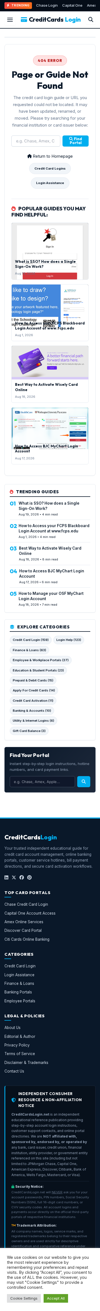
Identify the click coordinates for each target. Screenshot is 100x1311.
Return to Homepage (52, 156)
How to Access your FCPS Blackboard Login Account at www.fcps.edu (50, 326)
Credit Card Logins (50, 168)
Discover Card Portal (23, 930)
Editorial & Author (19, 1036)
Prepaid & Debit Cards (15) (33, 680)
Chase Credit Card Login (26, 904)
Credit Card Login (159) (31, 640)
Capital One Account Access (30, 913)
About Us (12, 1028)
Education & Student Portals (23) (38, 670)
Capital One (72, 5)
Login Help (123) (68, 640)
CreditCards (55, 19)
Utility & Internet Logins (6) (33, 721)
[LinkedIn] (6, 877)
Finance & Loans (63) (29, 650)
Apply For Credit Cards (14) (34, 690)
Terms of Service (19, 1054)
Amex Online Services (23, 922)
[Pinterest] (29, 877)
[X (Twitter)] (14, 877)
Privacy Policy (17, 1045)
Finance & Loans (19, 983)
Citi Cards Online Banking (26, 939)
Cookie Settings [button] (24, 1298)
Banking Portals (18, 992)
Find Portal (76, 140)
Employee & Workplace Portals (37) (41, 660)
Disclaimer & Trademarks (26, 1062)
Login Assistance (50, 183)
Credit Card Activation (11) (33, 701)
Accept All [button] (56, 1298)
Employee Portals (19, 1001)
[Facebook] (21, 877)
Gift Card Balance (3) (29, 731)
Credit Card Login (20, 966)
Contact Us (14, 1071)
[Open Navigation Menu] (10, 19)
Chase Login (47, 5)
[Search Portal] (91, 19)
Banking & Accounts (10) (32, 711)
